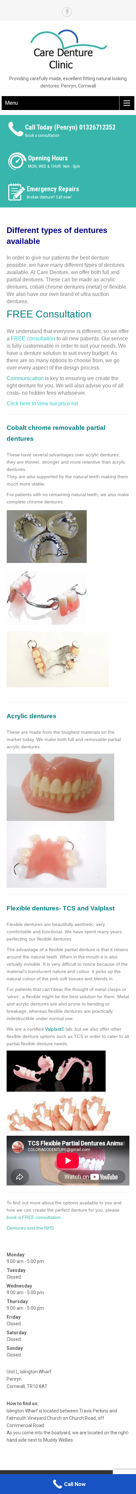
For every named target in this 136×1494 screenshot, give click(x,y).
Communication (25, 378)
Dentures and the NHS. (31, 1228)
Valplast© (54, 1029)
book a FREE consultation (34, 1217)
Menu (11, 103)
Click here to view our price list (42, 403)
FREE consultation (33, 338)
